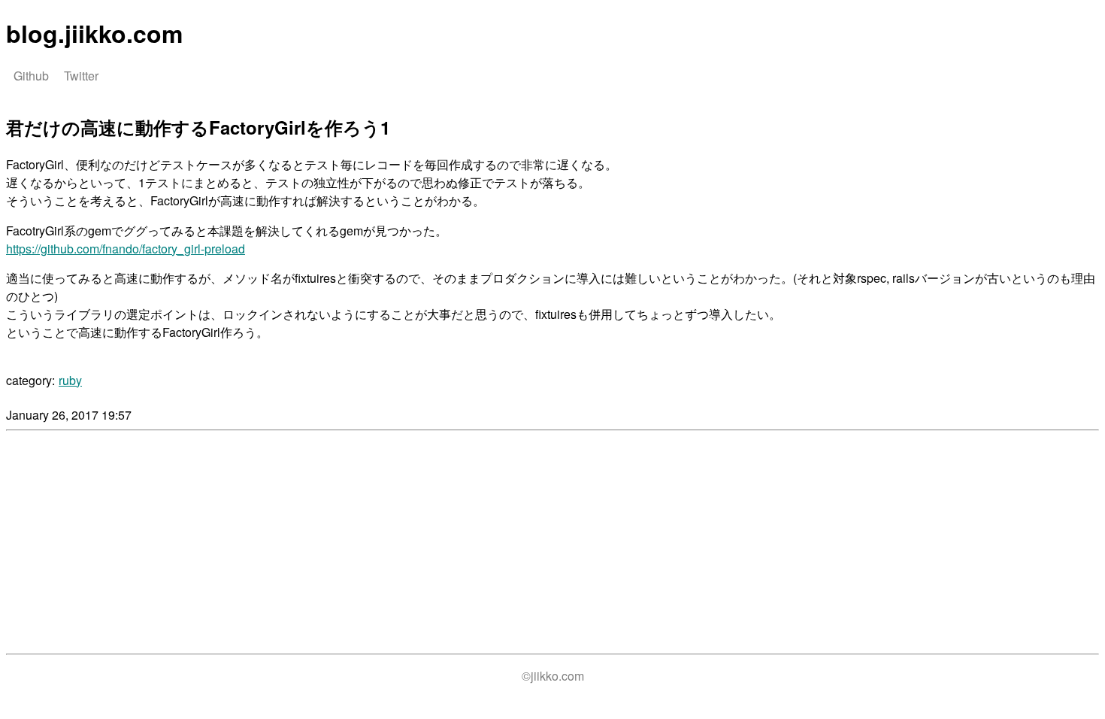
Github (31, 75)
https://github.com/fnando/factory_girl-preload (125, 248)
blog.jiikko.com (94, 33)
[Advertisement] (132, 542)
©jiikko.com (553, 675)
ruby (70, 380)
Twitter (81, 75)
